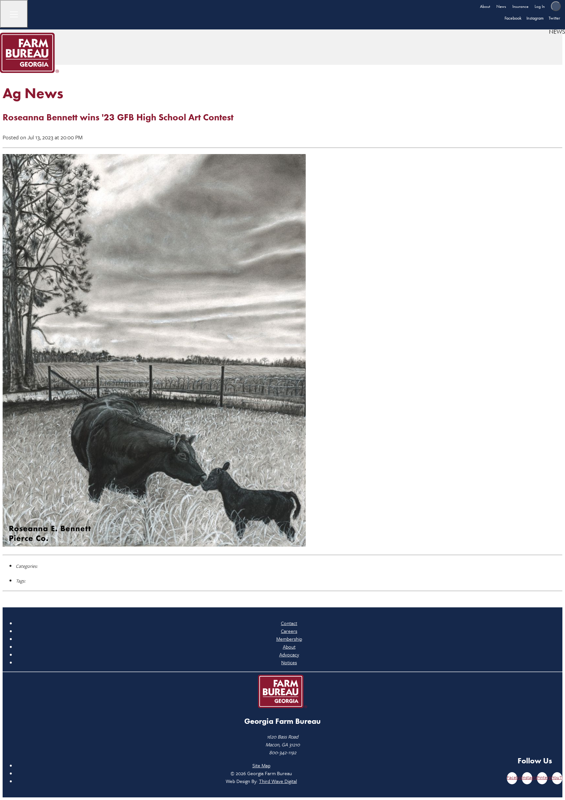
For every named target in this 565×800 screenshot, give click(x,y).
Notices (289, 662)
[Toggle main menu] (14, 14)
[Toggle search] (556, 6)
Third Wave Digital (278, 781)
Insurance (520, 6)
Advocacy (289, 654)
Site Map (261, 765)
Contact (289, 623)
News (501, 6)
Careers (289, 631)
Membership (289, 638)
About (485, 6)
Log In (540, 6)
